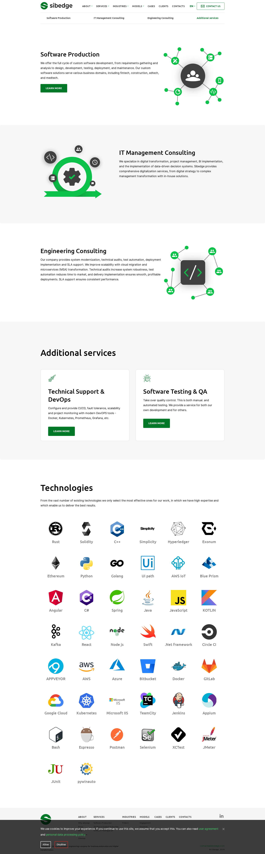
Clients (163, 6)
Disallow (61, 844)
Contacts (178, 6)
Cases (151, 6)
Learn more (54, 88)
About (86, 6)
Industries (120, 6)
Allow (46, 844)
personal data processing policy (66, 834)
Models (137, 6)
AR (191, 9)
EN (191, 6)
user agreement (208, 828)
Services (101, 6)
